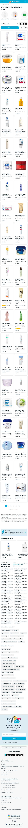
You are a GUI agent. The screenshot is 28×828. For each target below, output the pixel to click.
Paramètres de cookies (7, 792)
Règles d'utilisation (6, 780)
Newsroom (4, 800)
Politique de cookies (6, 790)
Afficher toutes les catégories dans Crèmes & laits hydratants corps (20, 564)
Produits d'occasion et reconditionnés (11, 809)
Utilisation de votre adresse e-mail (9, 742)
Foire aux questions (6, 772)
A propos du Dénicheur (7, 761)
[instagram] (12, 821)
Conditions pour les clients (8, 785)
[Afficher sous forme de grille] (21, 24)
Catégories (4, 807)
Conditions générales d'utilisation (10, 783)
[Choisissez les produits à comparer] (21, 27)
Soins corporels (5, 4)
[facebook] (15, 821)
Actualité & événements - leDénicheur (11, 798)
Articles (3, 805)
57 (19, 506)
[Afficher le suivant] (22, 506)
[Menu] (2, 2)
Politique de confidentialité (8, 787)
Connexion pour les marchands (9, 770)
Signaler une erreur (14, 509)
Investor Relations (6, 802)
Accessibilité (4, 775)
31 (16, 506)
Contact (3, 764)
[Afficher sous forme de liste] (23, 24)
